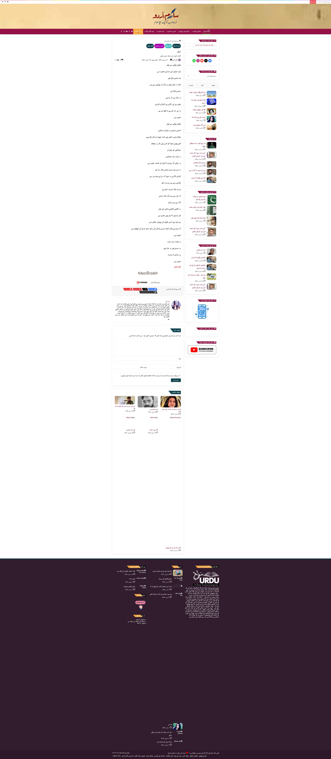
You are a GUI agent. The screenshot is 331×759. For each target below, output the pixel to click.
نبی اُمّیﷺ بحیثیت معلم (197, 92)
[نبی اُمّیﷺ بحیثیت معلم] (211, 94)
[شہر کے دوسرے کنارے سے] (211, 172)
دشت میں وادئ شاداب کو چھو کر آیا (161, 586)
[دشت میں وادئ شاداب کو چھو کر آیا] (177, 588)
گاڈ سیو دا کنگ (154, 430)
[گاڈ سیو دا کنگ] (148, 422)
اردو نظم (168, 46)
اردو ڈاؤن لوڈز (149, 31)
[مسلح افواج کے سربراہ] (177, 580)
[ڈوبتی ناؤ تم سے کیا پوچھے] (171, 481)
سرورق (205, 31)
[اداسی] (177, 726)
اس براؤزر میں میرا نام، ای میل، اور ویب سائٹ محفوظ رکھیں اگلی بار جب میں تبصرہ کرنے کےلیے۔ (150, 375)
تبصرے (191, 85)
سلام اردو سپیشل (184, 31)
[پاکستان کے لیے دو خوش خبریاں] (177, 573)
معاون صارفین (194, 756)
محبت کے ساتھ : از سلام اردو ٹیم (177, 753)
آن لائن (141, 619)
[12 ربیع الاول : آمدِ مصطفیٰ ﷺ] (211, 145)
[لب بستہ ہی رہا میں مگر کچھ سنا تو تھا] (125, 400)
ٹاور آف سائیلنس (130, 430)
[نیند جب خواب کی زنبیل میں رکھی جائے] (177, 734)
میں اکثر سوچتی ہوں (199, 125)
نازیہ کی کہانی (201, 250)
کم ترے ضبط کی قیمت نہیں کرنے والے (171, 410)
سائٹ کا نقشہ (116, 756)
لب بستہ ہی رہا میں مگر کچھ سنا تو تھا (125, 407)
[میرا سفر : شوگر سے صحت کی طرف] (211, 276)
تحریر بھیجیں (203, 756)
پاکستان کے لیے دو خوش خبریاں (162, 571)
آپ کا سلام (138, 31)
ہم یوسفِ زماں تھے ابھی (198, 218)
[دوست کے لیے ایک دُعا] (211, 119)
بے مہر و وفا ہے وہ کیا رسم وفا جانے (161, 594)
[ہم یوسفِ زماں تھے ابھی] (211, 221)
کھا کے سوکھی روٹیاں (199, 109)
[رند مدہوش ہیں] (148, 401)
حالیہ (202, 85)
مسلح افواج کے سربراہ (165, 579)
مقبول (213, 85)
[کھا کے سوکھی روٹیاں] (211, 111)
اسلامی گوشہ (197, 31)
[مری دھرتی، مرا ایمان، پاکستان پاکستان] (211, 199)
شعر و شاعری (172, 31)
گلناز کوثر (150, 46)
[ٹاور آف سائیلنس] (125, 422)
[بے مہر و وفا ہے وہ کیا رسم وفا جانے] (177, 657)
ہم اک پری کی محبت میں (164, 742)
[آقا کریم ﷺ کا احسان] (211, 180)
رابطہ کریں (185, 756)
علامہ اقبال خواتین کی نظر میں (126, 571)
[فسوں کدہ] (141, 580)
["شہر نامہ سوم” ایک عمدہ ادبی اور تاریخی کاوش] (211, 155)
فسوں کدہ (132, 579)
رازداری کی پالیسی (159, 756)
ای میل (178, 367)
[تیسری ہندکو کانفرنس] (211, 164)
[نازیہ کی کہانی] (211, 251)
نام (179, 359)
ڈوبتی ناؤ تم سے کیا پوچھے (173, 548)
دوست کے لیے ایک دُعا (198, 117)
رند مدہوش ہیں (154, 409)
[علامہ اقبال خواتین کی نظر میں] (141, 573)
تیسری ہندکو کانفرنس (199, 162)
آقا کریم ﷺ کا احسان (198, 178)
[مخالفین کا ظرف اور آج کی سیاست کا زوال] (211, 267)
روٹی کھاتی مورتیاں (129, 586)
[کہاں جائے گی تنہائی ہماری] (211, 210)
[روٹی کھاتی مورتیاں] (141, 588)
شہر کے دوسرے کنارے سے (197, 170)
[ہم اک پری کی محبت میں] (177, 743)
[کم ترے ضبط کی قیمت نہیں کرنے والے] (171, 401)
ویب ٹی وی (177, 756)
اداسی (170, 724)
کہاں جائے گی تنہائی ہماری (197, 207)
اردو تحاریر (160, 31)
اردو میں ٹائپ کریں (127, 756)
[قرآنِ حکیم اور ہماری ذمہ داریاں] (211, 102)
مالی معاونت (169, 756)
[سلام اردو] (165, 16)
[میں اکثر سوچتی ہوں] (211, 127)
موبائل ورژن (149, 756)
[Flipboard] (142, 282)
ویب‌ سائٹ (143, 367)
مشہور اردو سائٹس (139, 756)
